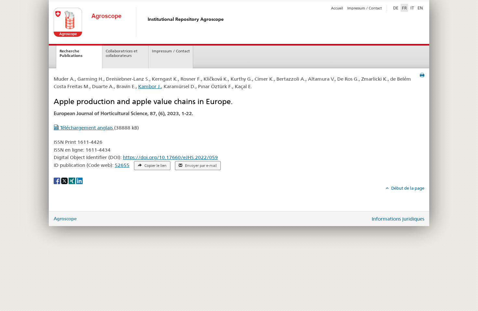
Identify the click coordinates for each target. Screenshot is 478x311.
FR (404, 7)
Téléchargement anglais (86, 128)
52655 (122, 165)
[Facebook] (57, 180)
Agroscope (65, 218)
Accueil (337, 8)
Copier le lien (154, 165)
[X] (65, 180)
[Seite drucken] (422, 75)
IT (412, 7)
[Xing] (72, 180)
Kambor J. (149, 86)
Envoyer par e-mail (200, 165)
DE (396, 7)
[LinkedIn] (79, 180)
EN (420, 7)
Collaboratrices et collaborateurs (122, 53)
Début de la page (407, 188)
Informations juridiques (398, 219)
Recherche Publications (71, 53)
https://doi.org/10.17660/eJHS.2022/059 (170, 157)
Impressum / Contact (364, 8)
